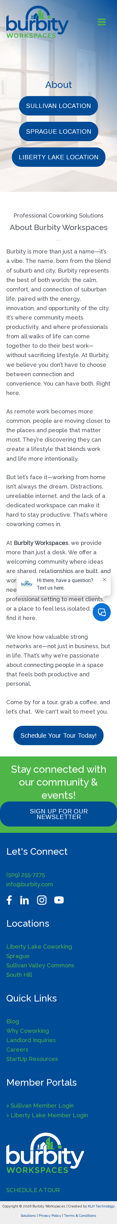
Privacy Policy (50, 1216)
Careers (17, 1049)
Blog (12, 1021)
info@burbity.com (29, 884)
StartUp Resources (32, 1059)
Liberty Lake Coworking (39, 946)
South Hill (19, 974)
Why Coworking (27, 1030)
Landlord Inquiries (31, 1040)
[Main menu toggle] (102, 22)
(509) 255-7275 (25, 874)
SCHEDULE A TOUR (33, 1190)
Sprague (18, 956)
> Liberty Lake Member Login (47, 1115)
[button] (58, 105)
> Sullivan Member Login (40, 1105)
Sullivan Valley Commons (40, 965)
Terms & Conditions (80, 1216)
